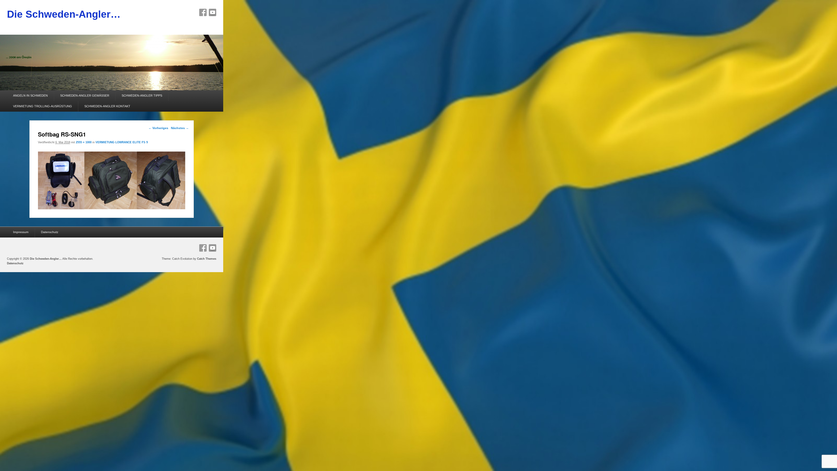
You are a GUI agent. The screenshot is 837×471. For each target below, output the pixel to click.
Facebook (203, 12)
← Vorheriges (158, 128)
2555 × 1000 (84, 142)
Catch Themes (206, 258)
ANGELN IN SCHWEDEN (30, 95)
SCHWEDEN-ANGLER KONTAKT (107, 106)
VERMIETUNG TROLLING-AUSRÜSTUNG (42, 106)
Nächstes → (180, 128)
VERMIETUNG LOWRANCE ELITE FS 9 (121, 142)
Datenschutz (49, 232)
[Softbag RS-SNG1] (111, 208)
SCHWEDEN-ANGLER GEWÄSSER (84, 95)
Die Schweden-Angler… (64, 14)
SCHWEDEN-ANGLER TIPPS (142, 95)
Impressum (21, 232)
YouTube (212, 12)
